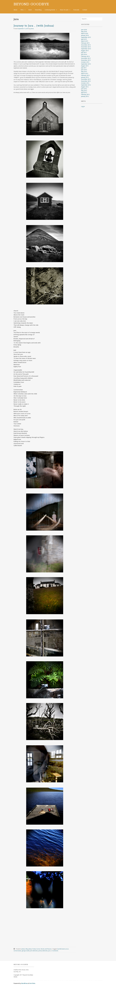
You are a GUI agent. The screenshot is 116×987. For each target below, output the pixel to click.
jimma (32, 28)
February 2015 (85, 43)
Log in (83, 106)
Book (30, 10)
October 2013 (85, 62)
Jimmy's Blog (25, 949)
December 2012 (86, 79)
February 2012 (85, 94)
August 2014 (84, 50)
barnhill (59, 949)
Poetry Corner (36, 949)
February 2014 (85, 56)
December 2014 (86, 45)
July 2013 (83, 68)
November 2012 (86, 81)
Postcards (76, 10)
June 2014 (84, 54)
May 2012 (84, 90)
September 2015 (86, 37)
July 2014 (83, 52)
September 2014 (86, 49)
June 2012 (84, 89)
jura (49, 951)
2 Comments (54, 951)
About (15, 10)
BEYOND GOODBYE (31, 4)
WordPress (24, 983)
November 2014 (86, 47)
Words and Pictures (46, 949)
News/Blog (38, 10)
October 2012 (85, 83)
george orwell (25, 951)
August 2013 (84, 66)
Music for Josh (64, 10)
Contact (84, 10)
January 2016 (85, 35)
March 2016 (84, 33)
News (30, 949)
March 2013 (84, 73)
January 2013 (85, 77)
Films (22, 10)
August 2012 (84, 87)
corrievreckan (17, 951)
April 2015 (84, 39)
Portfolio (32, 983)
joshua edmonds (43, 951)
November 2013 (86, 60)
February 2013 (85, 75)
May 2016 (84, 31)
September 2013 (86, 64)
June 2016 (84, 29)
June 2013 (84, 70)
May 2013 (84, 71)
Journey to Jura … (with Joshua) (34, 25)
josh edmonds (34, 951)
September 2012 (86, 85)
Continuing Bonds (50, 10)
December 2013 (86, 58)
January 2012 (85, 96)
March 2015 (84, 41)
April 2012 (84, 92)
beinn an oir (65, 949)
